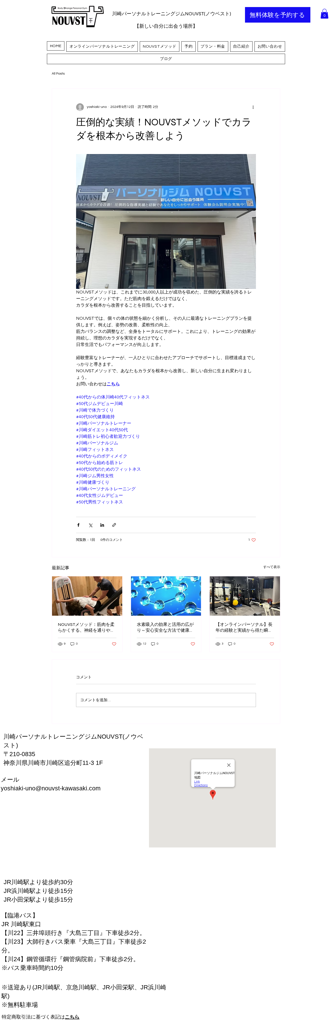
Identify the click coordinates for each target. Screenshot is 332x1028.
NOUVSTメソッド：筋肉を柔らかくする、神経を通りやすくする (86, 627)
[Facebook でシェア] (78, 525)
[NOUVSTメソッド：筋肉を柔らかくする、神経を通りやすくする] (87, 596)
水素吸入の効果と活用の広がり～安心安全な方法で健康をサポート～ (165, 627)
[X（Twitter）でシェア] (90, 525)
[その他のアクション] (253, 107)
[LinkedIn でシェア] (102, 525)
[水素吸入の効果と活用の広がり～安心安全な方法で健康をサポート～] (166, 596)
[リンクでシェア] (114, 525)
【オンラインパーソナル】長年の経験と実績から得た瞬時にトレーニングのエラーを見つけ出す (244, 627)
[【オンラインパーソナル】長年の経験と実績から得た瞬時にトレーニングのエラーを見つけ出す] (245, 596)
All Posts (58, 73)
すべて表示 (271, 567)
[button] (324, 14)
